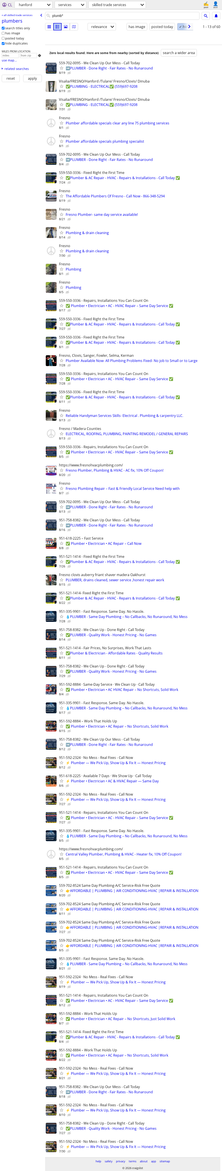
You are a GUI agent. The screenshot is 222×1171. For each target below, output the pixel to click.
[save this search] (216, 16)
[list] (49, 26)
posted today (14, 38)
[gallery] (66, 26)
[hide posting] (69, 73)
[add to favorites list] (61, 68)
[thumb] (57, 26)
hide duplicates (16, 43)
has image (12, 33)
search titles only (17, 28)
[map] (74, 26)
